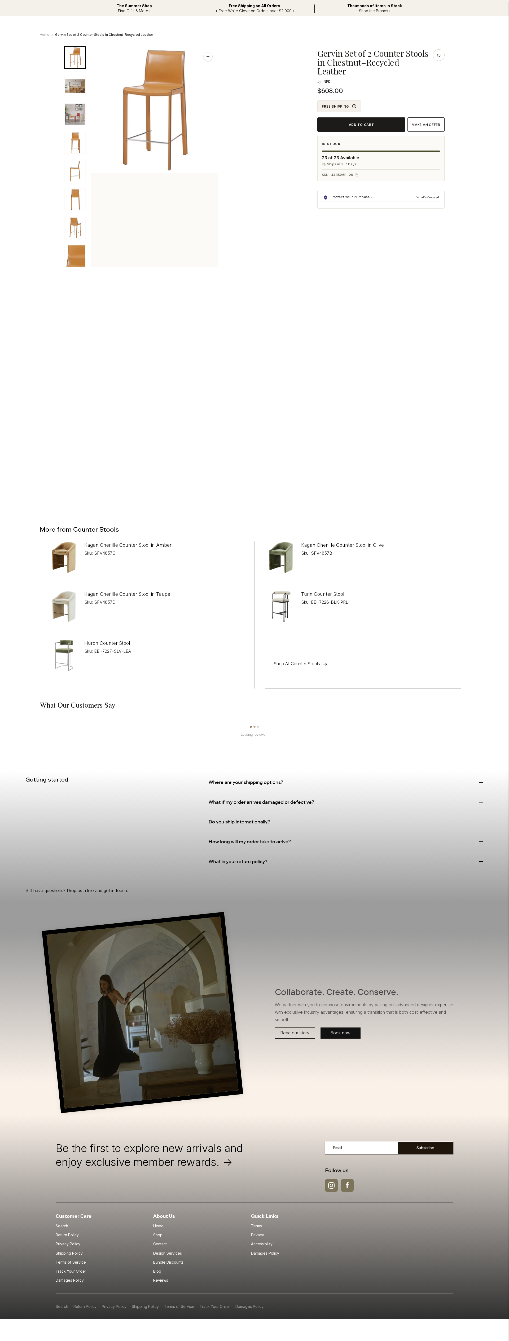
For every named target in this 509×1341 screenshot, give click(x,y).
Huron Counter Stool (107, 643)
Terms (256, 1226)
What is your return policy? (238, 861)
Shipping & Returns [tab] (132, 300)
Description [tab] (86, 300)
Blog (157, 1271)
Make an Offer (426, 125)
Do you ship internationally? (239, 822)
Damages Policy (70, 1280)
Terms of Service (71, 1262)
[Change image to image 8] (75, 256)
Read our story (294, 1032)
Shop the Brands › (374, 10)
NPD (327, 81)
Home (45, 35)
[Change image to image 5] (75, 171)
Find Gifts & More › (134, 10)
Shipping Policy (69, 1253)
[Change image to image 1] (75, 58)
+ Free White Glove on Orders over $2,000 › (254, 10)
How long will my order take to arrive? (250, 842)
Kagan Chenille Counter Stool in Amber (128, 545)
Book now (340, 1032)
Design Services (167, 1253)
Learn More (428, 197)
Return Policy (67, 1235)
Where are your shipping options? (246, 782)
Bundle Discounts (168, 1262)
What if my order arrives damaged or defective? (261, 802)
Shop (158, 1235)
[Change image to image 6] (75, 199)
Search (62, 1226)
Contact (160, 1244)
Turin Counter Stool (322, 594)
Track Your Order (71, 1271)
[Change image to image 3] (75, 114)
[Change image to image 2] (75, 86)
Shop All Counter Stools (297, 663)
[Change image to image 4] (75, 143)
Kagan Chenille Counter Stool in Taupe (127, 594)
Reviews (160, 1280)
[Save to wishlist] (439, 55)
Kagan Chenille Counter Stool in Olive (342, 545)
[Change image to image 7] (75, 228)
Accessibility (262, 1244)
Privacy (257, 1235)
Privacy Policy (68, 1244)
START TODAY (411, 488)
